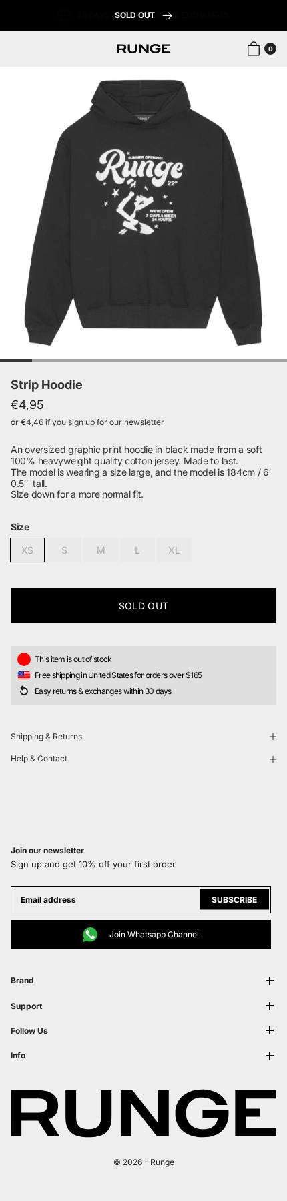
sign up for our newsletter (116, 422)
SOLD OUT (135, 15)
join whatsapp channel (154, 934)
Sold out (143, 605)
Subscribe (234, 900)
